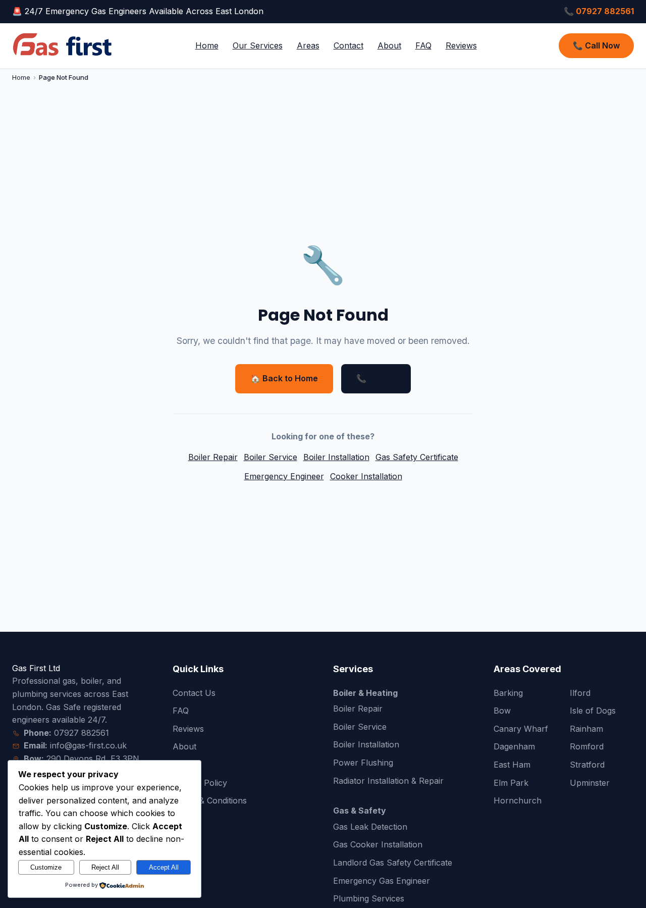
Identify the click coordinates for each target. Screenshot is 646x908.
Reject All (105, 867)
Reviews (461, 45)
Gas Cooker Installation (377, 844)
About (389, 45)
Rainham (586, 729)
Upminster (590, 783)
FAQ (423, 45)
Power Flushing (363, 763)
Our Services (258, 45)
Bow (502, 710)
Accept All (164, 867)
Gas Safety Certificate (416, 457)
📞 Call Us (376, 378)
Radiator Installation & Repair (388, 781)
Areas (308, 45)
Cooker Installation (366, 476)
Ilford (580, 693)
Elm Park (511, 783)
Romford (587, 746)
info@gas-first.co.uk (88, 745)
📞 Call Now (596, 45)
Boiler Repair (213, 457)
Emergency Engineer (284, 476)
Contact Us (194, 693)
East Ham (512, 765)
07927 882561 (81, 733)
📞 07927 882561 (599, 11)
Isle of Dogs (593, 710)
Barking (508, 693)
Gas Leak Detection (370, 827)
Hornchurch (518, 800)
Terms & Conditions (210, 800)
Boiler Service (270, 457)
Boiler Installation (336, 457)
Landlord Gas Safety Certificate (392, 862)
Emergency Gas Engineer (381, 881)
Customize (46, 867)
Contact (348, 45)
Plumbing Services (368, 898)
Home (207, 45)
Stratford (587, 765)
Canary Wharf (521, 729)
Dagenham (514, 746)
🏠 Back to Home (284, 378)
